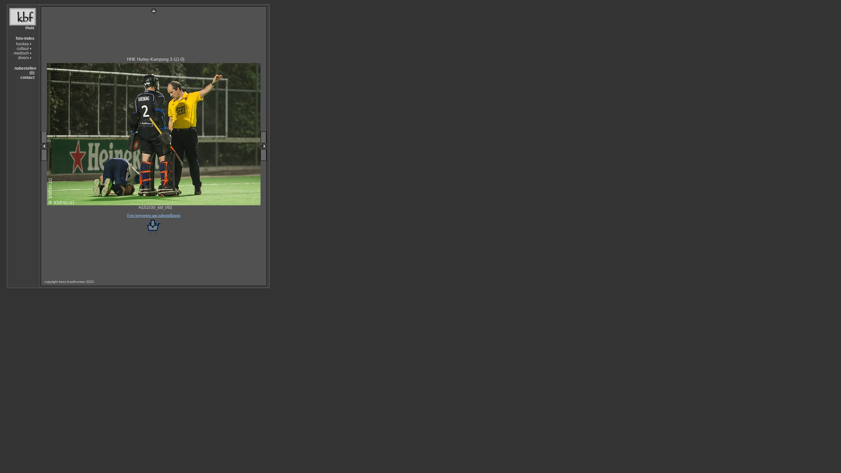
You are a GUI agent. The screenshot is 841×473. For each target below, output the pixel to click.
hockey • (23, 44)
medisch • (22, 53)
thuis (29, 28)
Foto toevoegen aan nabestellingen (153, 215)
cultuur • (24, 48)
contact (27, 77)
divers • (24, 58)
